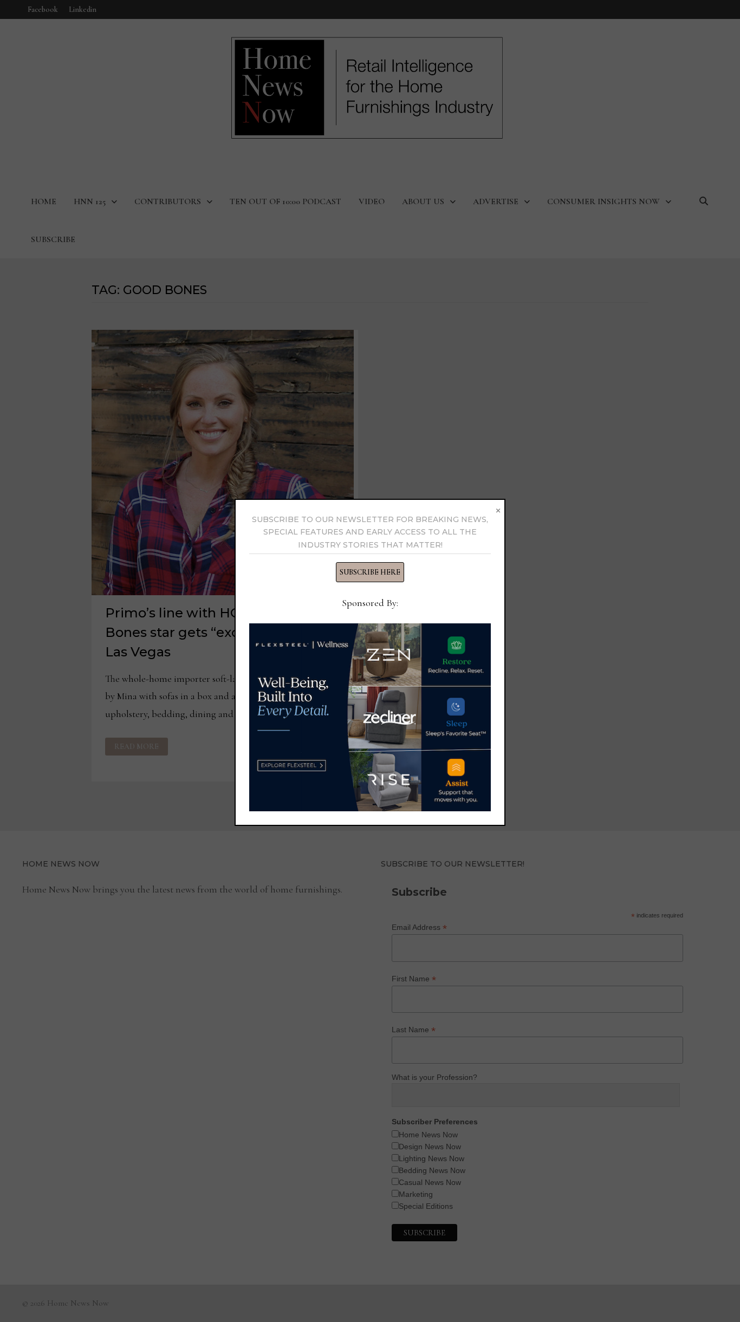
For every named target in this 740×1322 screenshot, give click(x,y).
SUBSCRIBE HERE (370, 572)
